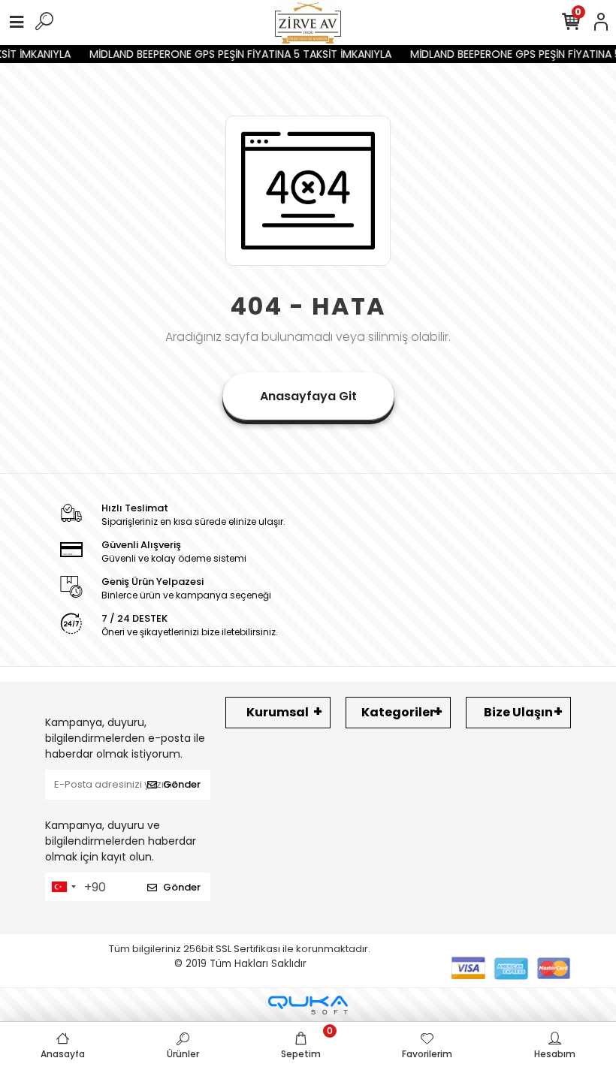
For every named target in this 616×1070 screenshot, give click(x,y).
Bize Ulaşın (518, 712)
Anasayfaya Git (308, 396)
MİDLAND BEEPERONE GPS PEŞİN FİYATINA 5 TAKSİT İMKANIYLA (235, 54)
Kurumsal (277, 712)
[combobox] (63, 886)
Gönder (182, 784)
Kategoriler (398, 712)
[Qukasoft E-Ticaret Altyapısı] (308, 1005)
